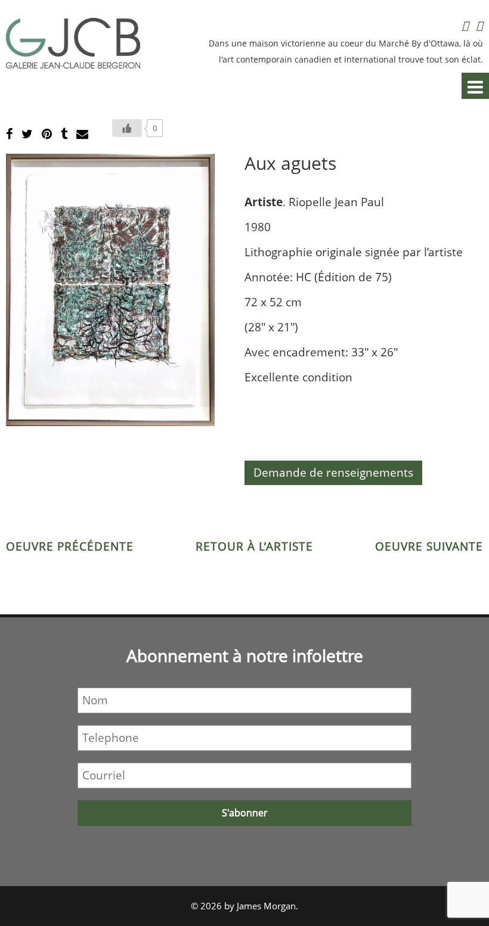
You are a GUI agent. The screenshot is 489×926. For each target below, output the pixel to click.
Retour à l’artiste (254, 546)
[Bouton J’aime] (127, 128)
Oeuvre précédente (70, 546)
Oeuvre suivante (429, 546)
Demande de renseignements (333, 472)
